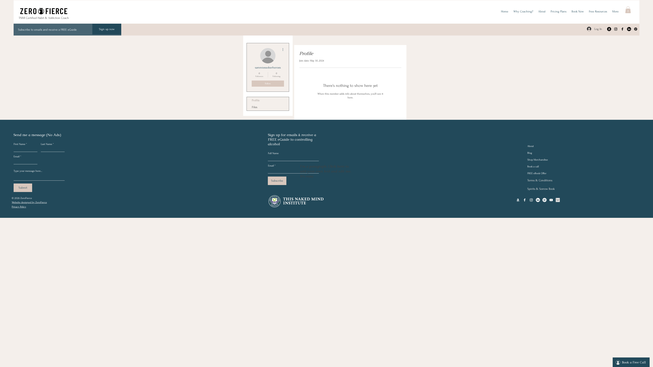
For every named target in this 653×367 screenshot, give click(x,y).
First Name (19, 144)
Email (17, 156)
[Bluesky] (558, 200)
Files (254, 107)
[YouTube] (551, 200)
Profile (256, 100)
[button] (628, 9)
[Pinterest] (636, 29)
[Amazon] (609, 29)
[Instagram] (616, 29)
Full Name (273, 153)
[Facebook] (622, 29)
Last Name (46, 144)
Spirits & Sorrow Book (541, 188)
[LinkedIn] (629, 29)
